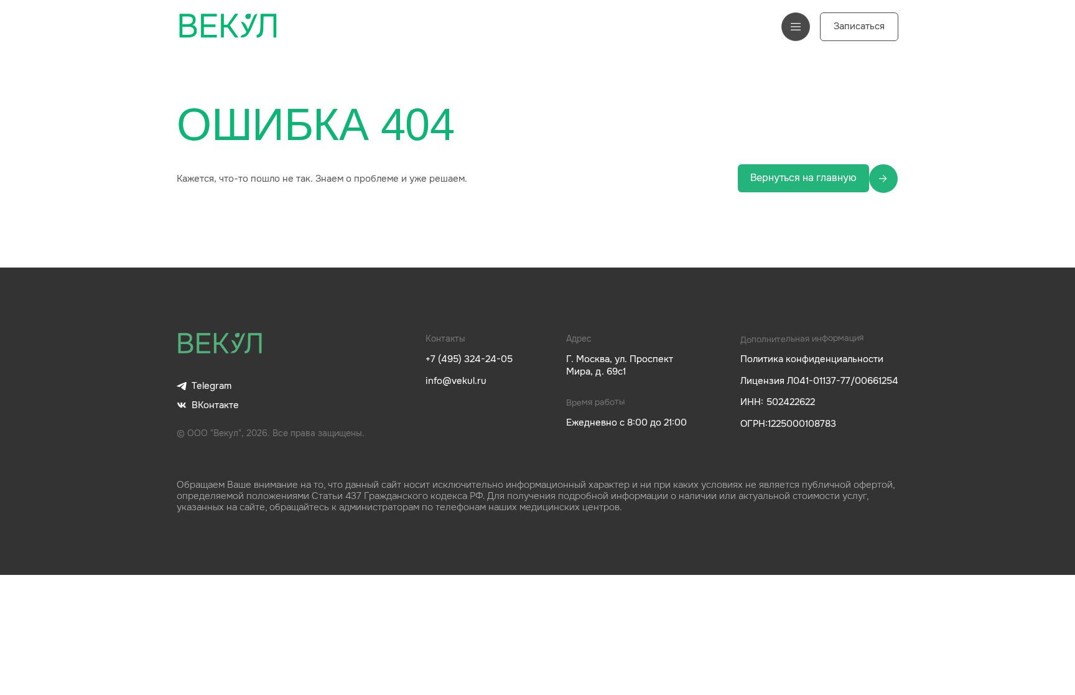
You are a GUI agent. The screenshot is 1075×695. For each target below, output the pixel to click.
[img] (220, 344)
